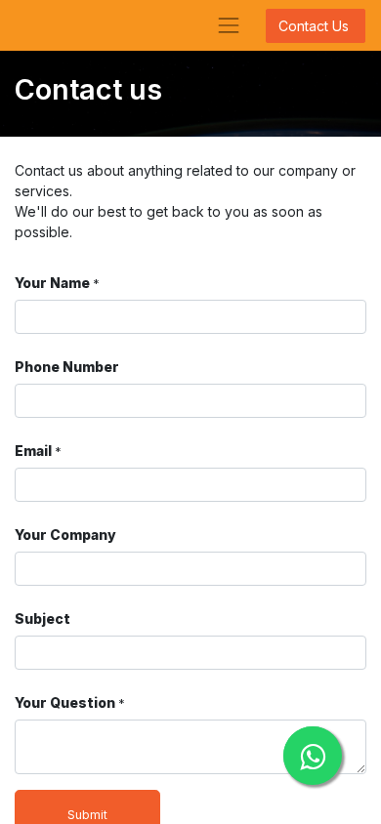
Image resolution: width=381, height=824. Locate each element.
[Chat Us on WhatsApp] (312, 755)
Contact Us (315, 26)
